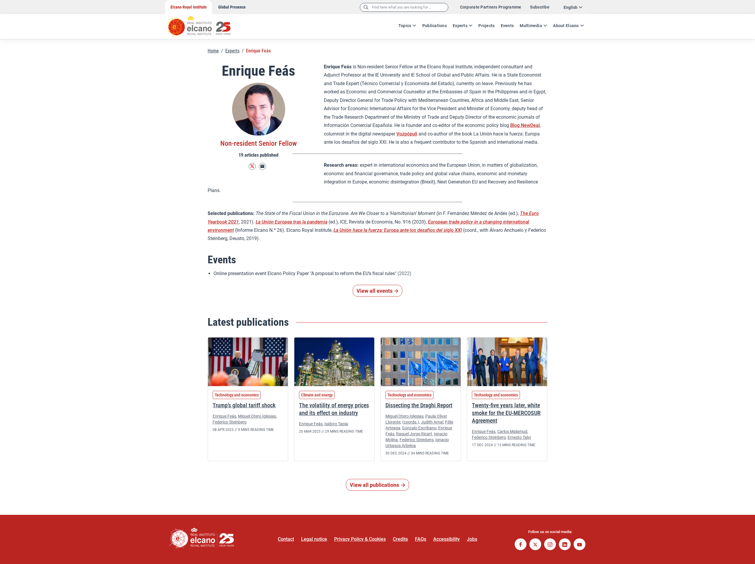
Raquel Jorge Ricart (414, 433)
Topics (404, 25)
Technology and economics (237, 395)
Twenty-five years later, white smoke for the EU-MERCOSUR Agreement (506, 413)
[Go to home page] (205, 23)
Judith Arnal (432, 422)
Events (507, 25)
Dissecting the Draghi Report (418, 405)
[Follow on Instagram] (550, 545)
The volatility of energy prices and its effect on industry (334, 409)
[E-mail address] (262, 166)
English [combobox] (570, 7)
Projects (486, 25)
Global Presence (232, 7)
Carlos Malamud (512, 431)
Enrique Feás (224, 416)
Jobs (472, 539)
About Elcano (566, 25)
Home (213, 51)
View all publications (374, 485)
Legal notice (314, 539)
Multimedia (531, 25)
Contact (286, 539)
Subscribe (539, 7)
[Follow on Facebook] (520, 545)
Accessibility (446, 539)
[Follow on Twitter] (252, 166)
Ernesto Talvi (519, 437)
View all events (375, 291)
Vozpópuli (406, 134)
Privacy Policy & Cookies (360, 539)
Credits (400, 539)
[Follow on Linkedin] (565, 545)
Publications (434, 25)
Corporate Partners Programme (490, 7)
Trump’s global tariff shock (244, 405)
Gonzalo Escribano (419, 428)
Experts (460, 25)
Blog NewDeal (525, 125)
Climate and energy (317, 395)
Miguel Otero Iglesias (257, 416)
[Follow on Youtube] (579, 545)
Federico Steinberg (230, 422)
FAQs (420, 539)
